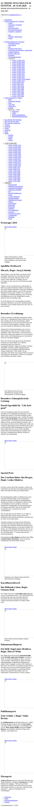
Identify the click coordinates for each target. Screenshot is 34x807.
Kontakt (7, 802)
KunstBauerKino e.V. (15, 15)
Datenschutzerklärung (11, 800)
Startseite (8, 183)
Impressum (8, 797)
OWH (6, 799)
